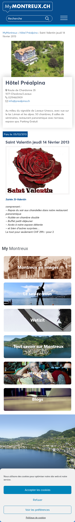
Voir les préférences (37, 510)
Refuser (37, 500)
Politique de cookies (36, 517)
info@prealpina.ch (19, 101)
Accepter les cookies (37, 490)
